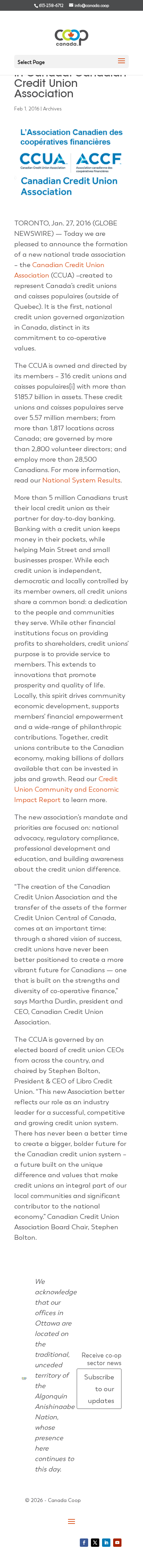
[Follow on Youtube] (117, 1542)
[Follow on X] (95, 1542)
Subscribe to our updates (99, 1388)
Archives (52, 109)
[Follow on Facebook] (84, 1542)
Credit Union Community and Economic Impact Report (66, 789)
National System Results (81, 480)
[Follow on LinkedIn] (106, 1542)
